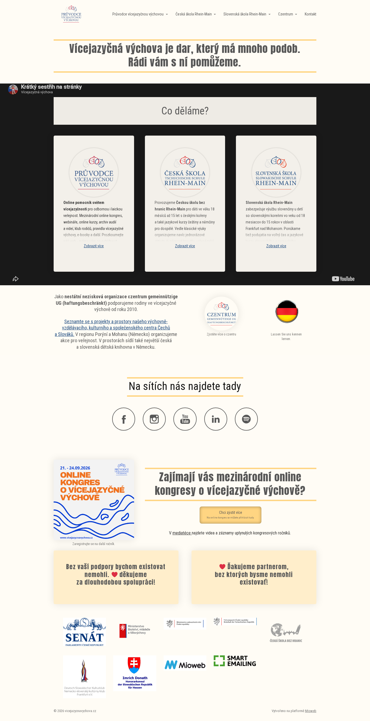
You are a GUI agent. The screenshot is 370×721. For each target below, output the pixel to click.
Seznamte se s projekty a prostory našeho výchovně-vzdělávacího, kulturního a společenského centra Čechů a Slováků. (112, 328)
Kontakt (310, 14)
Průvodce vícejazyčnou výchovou (138, 14)
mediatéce (182, 533)
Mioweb (310, 711)
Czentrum (285, 14)
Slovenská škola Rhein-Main (244, 14)
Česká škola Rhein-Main (194, 14)
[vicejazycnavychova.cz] (71, 14)
